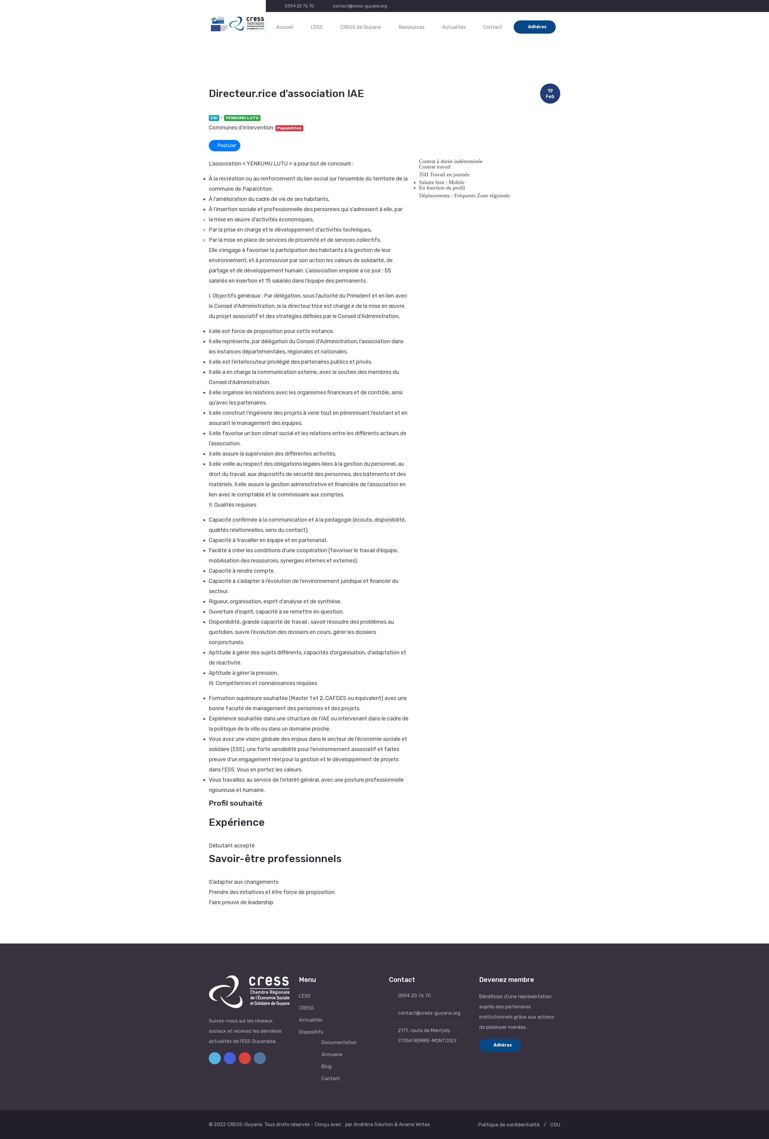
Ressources (411, 27)
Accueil (284, 27)
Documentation (339, 1042)
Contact (492, 27)
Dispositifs (311, 1032)
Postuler (226, 145)
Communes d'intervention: (241, 127)
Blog (326, 1066)
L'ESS (317, 27)
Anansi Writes (414, 1124)
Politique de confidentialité (509, 1125)
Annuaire (331, 1054)
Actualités (454, 27)
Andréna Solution (373, 1124)
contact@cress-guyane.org (360, 6)
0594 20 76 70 (299, 6)
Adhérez (537, 26)
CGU (555, 1125)
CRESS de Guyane (360, 27)
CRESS (306, 1008)
